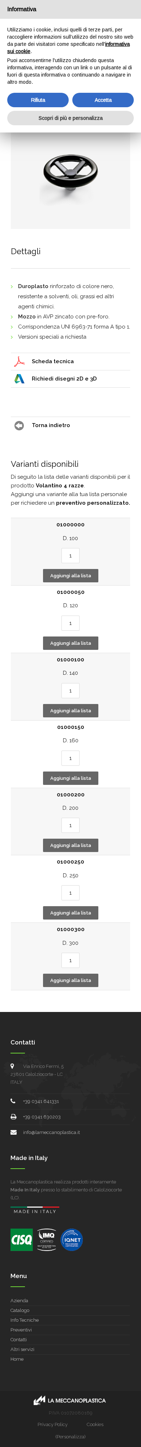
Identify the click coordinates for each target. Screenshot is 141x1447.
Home (17, 1359)
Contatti (18, 1339)
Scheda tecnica (53, 361)
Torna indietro (51, 425)
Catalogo (19, 1310)
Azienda (19, 1300)
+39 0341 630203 (42, 1117)
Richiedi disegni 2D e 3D (64, 378)
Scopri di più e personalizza (71, 118)
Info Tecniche (24, 1320)
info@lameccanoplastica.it (51, 1132)
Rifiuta (38, 100)
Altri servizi (22, 1349)
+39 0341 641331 (41, 1101)
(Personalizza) (70, 1436)
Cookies (95, 1424)
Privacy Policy (53, 1424)
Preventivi (21, 1330)
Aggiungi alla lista (70, 575)
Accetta (103, 100)
